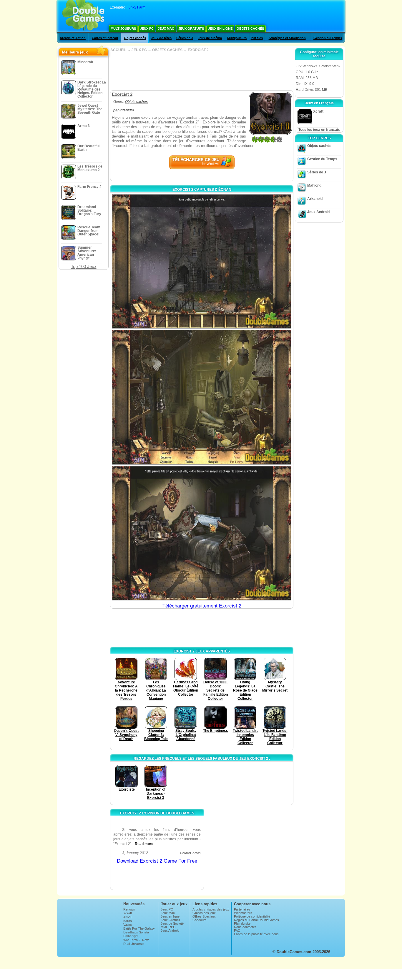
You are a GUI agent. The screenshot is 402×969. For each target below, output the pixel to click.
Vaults (127, 924)
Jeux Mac (166, 28)
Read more (144, 844)
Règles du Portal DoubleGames (256, 920)
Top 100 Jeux (84, 266)
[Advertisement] (201, 71)
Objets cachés (250, 28)
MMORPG (168, 927)
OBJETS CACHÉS (167, 50)
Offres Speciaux (204, 916)
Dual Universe (133, 943)
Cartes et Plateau (105, 38)
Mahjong (314, 185)
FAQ (237, 930)
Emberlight (130, 936)
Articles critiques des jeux (210, 909)
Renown (129, 909)
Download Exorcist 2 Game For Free (157, 861)
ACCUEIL (118, 50)
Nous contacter (245, 927)
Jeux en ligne (220, 28)
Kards (127, 921)
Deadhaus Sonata (136, 932)
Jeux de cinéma (210, 38)
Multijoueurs (123, 28)
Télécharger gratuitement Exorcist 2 (201, 606)
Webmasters (243, 913)
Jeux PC (147, 28)
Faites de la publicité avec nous (256, 934)
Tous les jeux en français (319, 130)
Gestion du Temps (327, 38)
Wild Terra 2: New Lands (136, 941)
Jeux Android (318, 212)
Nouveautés (133, 904)
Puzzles (257, 38)
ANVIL (127, 917)
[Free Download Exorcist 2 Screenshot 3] (201, 533)
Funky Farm (136, 7)
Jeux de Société (172, 923)
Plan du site (242, 923)
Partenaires (242, 909)
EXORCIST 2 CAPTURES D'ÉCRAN (201, 190)
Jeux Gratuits (191, 28)
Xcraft (127, 913)
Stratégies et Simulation (287, 38)
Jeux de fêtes (161, 38)
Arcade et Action (73, 38)
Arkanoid (315, 199)
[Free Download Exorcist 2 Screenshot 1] (201, 261)
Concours (199, 920)
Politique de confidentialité (252, 916)
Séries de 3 (184, 38)
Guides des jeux (204, 913)
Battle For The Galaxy (139, 928)
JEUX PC (139, 50)
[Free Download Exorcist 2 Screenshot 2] (201, 397)
